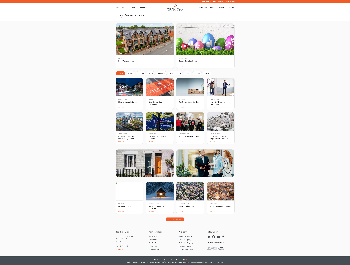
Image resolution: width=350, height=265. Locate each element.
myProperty (231, 1)
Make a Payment (218, 1)
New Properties (175, 73)
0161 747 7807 (123, 246)
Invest (212, 7)
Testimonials (153, 240)
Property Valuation (185, 236)
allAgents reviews (190, 260)
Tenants (132, 7)
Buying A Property (185, 240)
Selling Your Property (186, 243)
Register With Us (206, 1)
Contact (231, 7)
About (221, 7)
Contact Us (119, 249)
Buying (130, 73)
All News (120, 73)
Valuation (203, 7)
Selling (207, 73)
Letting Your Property (186, 249)
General (141, 73)
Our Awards (153, 236)
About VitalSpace (154, 249)
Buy (117, 7)
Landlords (143, 7)
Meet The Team (154, 243)
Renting (197, 73)
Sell (123, 7)
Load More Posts (175, 219)
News (187, 73)
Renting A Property (185, 246)
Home (117, 18)
